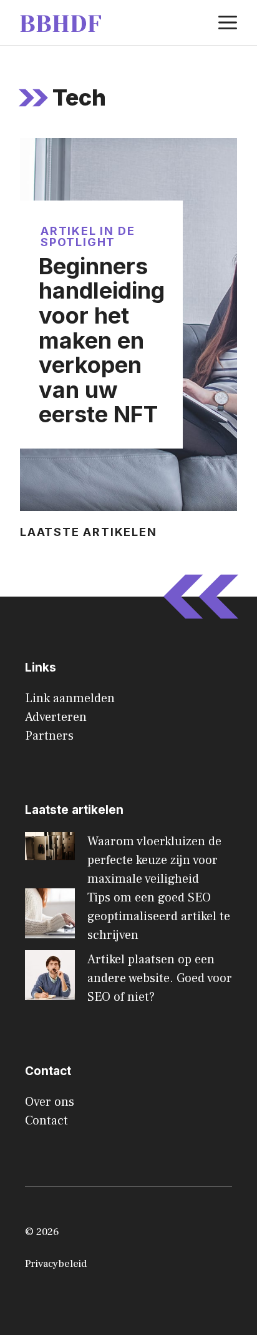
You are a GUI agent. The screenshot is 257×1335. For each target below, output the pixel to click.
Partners (49, 736)
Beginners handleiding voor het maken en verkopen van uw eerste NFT (102, 340)
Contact (46, 1121)
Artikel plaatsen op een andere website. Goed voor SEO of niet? (159, 978)
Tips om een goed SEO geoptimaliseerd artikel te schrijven (158, 916)
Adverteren (56, 717)
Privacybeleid (56, 1264)
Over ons (49, 1102)
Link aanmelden (70, 698)
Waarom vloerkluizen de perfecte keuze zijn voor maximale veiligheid (154, 860)
